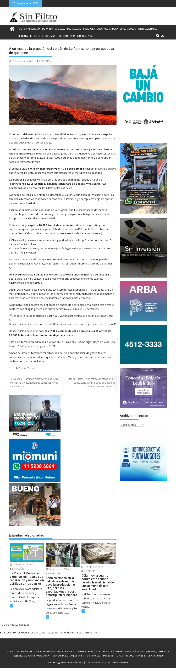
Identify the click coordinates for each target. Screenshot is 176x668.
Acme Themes (120, 662)
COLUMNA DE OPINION (56, 36)
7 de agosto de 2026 (58, 569)
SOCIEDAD (60, 28)
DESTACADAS (74, 28)
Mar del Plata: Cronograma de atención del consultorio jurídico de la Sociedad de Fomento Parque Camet (91, 382)
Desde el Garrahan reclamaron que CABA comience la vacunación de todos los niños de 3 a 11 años (34, 382)
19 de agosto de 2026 (23, 564)
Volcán (30, 368)
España (22, 368)
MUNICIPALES (25, 36)
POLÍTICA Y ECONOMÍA (29, 28)
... (12, 368)
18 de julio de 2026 (93, 566)
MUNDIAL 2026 (84, 36)
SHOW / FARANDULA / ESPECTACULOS (116, 28)
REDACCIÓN (45, 61)
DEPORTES (47, 28)
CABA (72, 36)
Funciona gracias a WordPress (65, 662)
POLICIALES (89, 28)
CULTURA (38, 36)
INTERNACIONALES (147, 28)
